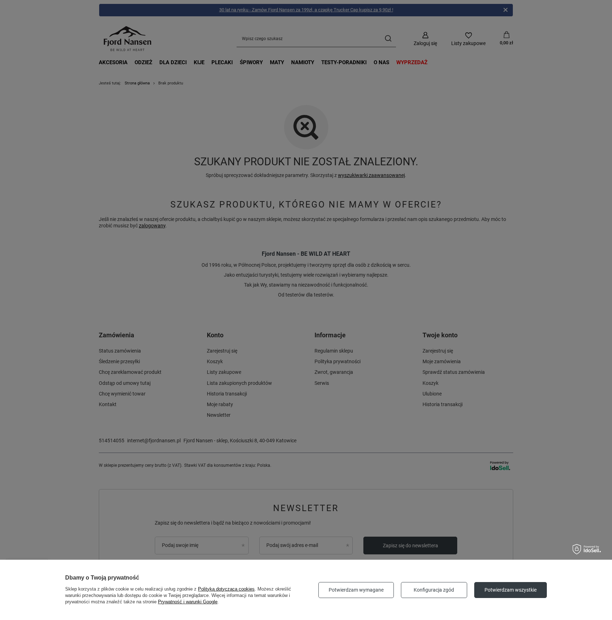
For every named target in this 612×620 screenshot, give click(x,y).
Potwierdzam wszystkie (510, 590)
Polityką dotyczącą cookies (226, 589)
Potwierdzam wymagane (356, 590)
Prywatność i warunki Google (187, 601)
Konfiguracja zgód (434, 590)
